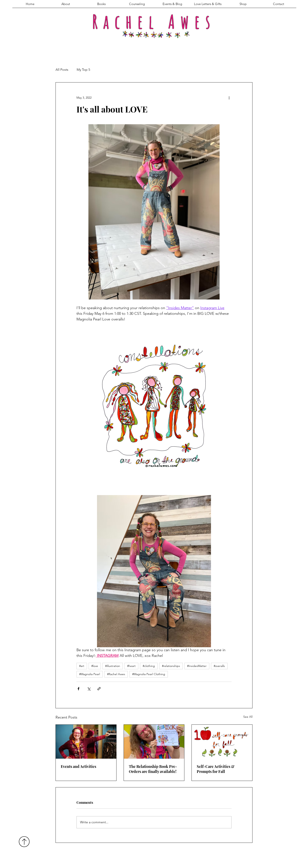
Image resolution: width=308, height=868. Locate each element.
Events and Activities (78, 766)
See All (247, 717)
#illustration (112, 666)
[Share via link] (99, 689)
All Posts (62, 70)
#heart (131, 666)
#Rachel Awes (116, 674)
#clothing (149, 666)
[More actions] (229, 97)
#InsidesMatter (197, 666)
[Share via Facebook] (78, 689)
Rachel (125, 21)
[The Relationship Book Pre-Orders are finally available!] (154, 742)
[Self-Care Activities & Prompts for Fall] (222, 742)
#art (81, 666)
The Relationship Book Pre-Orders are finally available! (153, 769)
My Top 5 (83, 70)
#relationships (171, 666)
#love (94, 666)
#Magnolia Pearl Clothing (148, 674)
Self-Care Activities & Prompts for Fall (215, 769)
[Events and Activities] (86, 742)
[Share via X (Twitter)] (89, 689)
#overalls (219, 666)
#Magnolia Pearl (89, 674)
